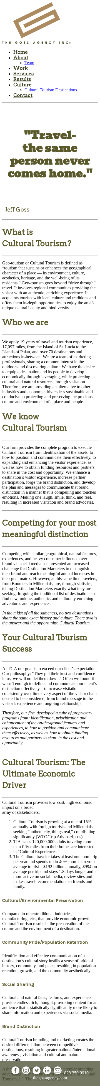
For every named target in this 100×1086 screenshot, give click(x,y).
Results (22, 79)
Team (29, 62)
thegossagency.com (50, 1077)
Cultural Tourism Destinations (50, 90)
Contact (22, 95)
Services (23, 73)
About (20, 57)
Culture (22, 85)
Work (20, 68)
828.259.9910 (76, 1072)
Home (20, 52)
